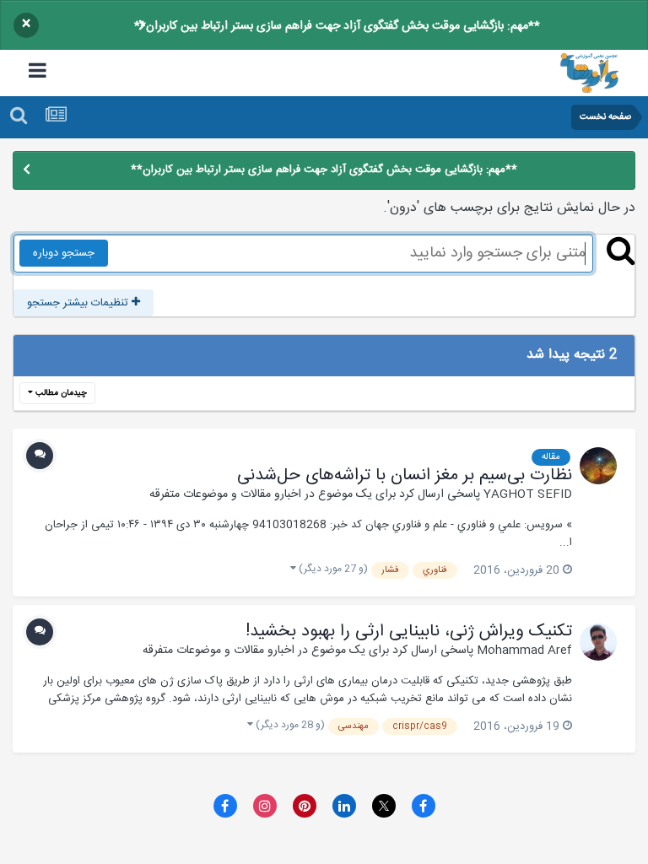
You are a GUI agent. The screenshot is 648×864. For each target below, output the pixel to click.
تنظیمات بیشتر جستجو (79, 303)
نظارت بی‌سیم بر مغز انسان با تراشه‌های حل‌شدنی (404, 476)
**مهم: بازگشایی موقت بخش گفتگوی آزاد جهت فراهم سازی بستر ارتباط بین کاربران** (337, 26)
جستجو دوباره (63, 253)
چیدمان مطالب (60, 393)
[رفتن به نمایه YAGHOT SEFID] (598, 465)
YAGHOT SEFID (527, 494)
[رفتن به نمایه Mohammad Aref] (598, 642)
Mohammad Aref (524, 650)
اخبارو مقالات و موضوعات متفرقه (225, 494)
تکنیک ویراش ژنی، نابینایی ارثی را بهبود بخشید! (409, 632)
